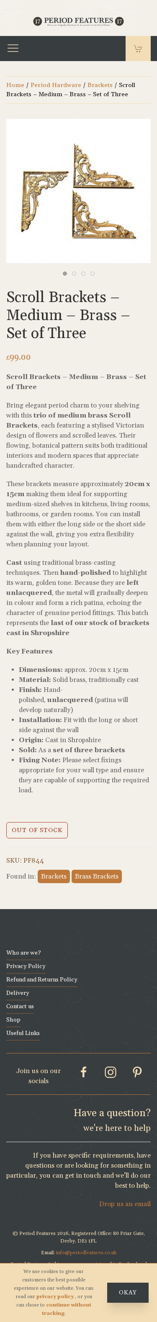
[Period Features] (78, 20)
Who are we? (23, 953)
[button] (13, 48)
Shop (13, 1020)
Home (15, 85)
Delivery (17, 993)
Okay (128, 1292)
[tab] (65, 274)
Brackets (100, 85)
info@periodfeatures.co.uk (86, 1253)
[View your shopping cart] (138, 48)
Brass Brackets (96, 876)
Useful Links (23, 1033)
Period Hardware (56, 85)
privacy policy (55, 1297)
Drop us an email (125, 1204)
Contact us (20, 1006)
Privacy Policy (26, 966)
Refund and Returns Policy (41, 980)
